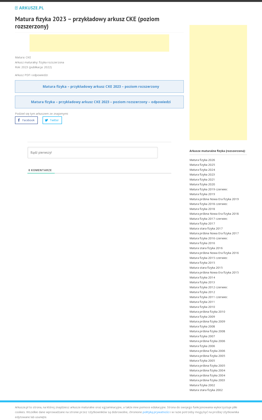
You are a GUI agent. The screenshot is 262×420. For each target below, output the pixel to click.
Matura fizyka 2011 (202, 302)
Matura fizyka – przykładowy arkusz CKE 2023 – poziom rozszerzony (101, 86)
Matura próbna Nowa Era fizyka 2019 (214, 199)
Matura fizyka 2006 (202, 346)
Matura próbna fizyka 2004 (207, 370)
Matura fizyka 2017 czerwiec (208, 218)
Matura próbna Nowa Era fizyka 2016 (214, 253)
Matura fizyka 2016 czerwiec (208, 238)
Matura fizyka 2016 (202, 243)
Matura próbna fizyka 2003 (207, 380)
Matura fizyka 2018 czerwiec (208, 204)
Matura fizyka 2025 (202, 165)
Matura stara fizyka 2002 (206, 390)
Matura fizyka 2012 (202, 292)
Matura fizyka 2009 (202, 316)
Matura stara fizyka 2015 (206, 267)
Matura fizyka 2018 (202, 209)
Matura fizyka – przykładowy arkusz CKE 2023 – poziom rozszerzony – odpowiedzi (101, 101)
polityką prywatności (156, 412)
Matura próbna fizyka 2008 (207, 331)
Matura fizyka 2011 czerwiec (208, 297)
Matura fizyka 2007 (202, 336)
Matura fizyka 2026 (202, 160)
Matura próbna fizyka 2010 (207, 311)
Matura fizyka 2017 (202, 223)
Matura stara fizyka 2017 (206, 228)
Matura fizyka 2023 (202, 174)
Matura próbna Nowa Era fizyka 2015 (214, 272)
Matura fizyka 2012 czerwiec (208, 287)
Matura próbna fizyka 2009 (207, 321)
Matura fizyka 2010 (202, 307)
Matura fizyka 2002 (202, 385)
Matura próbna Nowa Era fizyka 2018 (214, 213)
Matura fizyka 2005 (202, 360)
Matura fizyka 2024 (202, 169)
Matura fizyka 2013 (202, 282)
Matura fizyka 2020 (202, 184)
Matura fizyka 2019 (202, 194)
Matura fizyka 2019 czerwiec (208, 189)
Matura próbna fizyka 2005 (207, 356)
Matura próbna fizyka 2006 (207, 341)
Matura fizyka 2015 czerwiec (208, 258)
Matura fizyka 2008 (202, 326)
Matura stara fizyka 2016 (206, 248)
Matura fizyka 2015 (202, 262)
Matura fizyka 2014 (202, 277)
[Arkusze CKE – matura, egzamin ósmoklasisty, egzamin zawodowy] (29, 7)
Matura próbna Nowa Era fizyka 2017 (214, 233)
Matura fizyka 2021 (202, 179)
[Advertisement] (99, 43)
